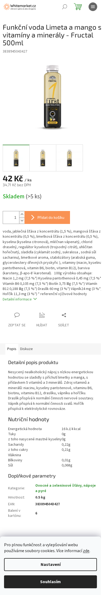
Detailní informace (17, 299)
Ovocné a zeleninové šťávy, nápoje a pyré (65, 488)
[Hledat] (64, 6)
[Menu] (93, 6)
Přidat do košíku (50, 217)
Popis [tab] (11, 349)
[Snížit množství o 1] (21, 220)
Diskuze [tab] (26, 349)
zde (86, 551)
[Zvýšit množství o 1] (21, 214)
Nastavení (51, 565)
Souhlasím (50, 582)
